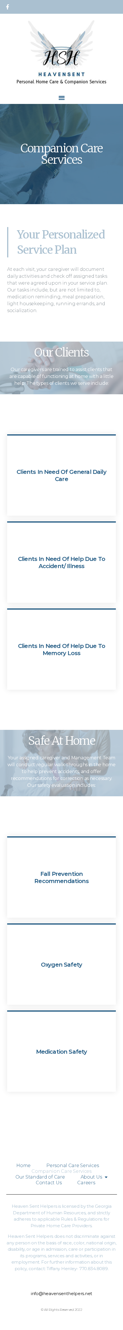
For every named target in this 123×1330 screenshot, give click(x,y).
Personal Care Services (72, 1165)
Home (23, 1165)
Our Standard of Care (40, 1177)
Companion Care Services (61, 1171)
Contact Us (48, 1182)
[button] (61, 98)
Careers (86, 1182)
